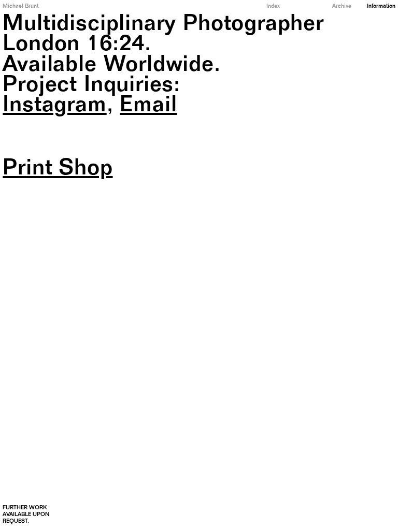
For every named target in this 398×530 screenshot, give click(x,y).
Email (148, 106)
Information (381, 6)
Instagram (54, 106)
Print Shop (57, 170)
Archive (341, 6)
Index (273, 6)
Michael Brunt (20, 6)
